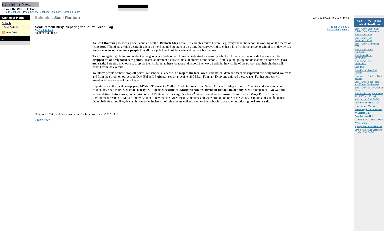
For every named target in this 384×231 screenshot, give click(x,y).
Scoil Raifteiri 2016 (363, 34)
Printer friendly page (338, 29)
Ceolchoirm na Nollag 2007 (368, 102)
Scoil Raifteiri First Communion (363, 62)
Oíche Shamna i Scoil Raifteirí (369, 119)
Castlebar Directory (50, 12)
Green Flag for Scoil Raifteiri (368, 109)
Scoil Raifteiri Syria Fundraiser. (364, 50)
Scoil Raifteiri (11, 27)
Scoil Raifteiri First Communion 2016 (363, 39)
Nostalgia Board (71, 12)
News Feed (11, 32)
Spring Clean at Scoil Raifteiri (368, 126)
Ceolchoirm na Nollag (365, 116)
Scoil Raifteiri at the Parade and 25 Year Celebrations (368, 83)
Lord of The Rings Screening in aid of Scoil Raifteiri (368, 131)
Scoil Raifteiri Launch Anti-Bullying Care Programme (367, 30)
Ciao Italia (359, 67)
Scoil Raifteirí (45, 30)
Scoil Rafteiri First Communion (363, 56)
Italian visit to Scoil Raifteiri (367, 99)
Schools (6, 23)
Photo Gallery (30, 12)
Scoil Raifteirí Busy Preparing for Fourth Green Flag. (369, 94)
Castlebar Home (13, 17)
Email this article (340, 26)
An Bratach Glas (363, 113)
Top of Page (43, 119)
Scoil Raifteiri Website (365, 106)
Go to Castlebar (12, 12)
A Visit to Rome (362, 123)
